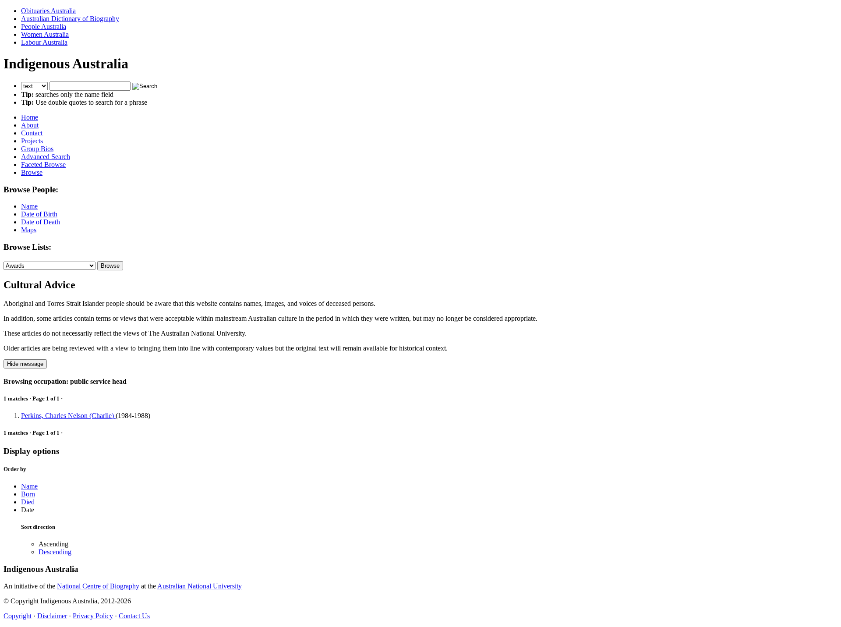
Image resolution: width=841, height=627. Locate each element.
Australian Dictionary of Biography (70, 18)
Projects (32, 141)
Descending (55, 552)
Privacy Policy (93, 616)
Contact (31, 133)
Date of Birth (39, 214)
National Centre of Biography (98, 586)
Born (28, 494)
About (30, 125)
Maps (28, 230)
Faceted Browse (43, 164)
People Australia (43, 26)
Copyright (18, 616)
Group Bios (37, 148)
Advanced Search (45, 156)
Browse (31, 172)
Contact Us (134, 616)
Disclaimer (52, 616)
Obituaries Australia (48, 10)
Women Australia (45, 34)
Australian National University (199, 586)
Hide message (25, 364)
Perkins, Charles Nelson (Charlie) (68, 415)
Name (29, 206)
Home (29, 117)
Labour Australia (44, 42)
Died (28, 502)
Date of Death (40, 222)
